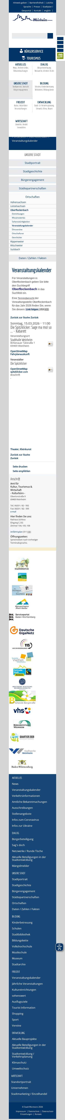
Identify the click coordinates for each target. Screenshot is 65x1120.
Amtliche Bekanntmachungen (29, 802)
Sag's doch (18, 845)
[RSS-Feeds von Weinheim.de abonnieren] (60, 50)
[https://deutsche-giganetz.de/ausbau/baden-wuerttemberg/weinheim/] (32, 630)
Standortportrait (21, 1082)
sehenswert (19, 995)
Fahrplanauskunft (20, 354)
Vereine (16, 1025)
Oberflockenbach (38, 136)
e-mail (13, 511)
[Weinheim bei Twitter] (60, 46)
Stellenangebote (21, 813)
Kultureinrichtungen (24, 989)
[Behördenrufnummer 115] (32, 644)
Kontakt (37, 10)
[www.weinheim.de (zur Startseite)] (32, 20)
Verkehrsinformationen (26, 796)
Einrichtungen (18, 213)
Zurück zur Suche (20, 317)
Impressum (21, 1111)
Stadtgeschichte (32, 171)
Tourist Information (23, 1007)
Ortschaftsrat (18, 233)
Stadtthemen (34, 44)
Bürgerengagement (32, 180)
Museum (17, 958)
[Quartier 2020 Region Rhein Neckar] (32, 737)
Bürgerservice (33, 51)
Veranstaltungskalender (22, 225)
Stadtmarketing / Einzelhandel (29, 1094)
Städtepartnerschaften (32, 188)
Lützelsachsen (17, 206)
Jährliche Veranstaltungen (27, 983)
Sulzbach (15, 249)
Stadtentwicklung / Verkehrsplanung (23, 1055)
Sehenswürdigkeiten (21, 221)
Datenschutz (33, 1111)
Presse (37, 6)
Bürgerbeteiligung (22, 839)
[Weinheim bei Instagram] (60, 42)
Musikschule (19, 952)
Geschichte (17, 237)
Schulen (16, 928)
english (47, 10)
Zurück (34, 317)
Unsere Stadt (21, 86)
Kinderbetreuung (22, 922)
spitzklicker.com (19, 371)
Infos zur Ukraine (22, 825)
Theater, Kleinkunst (20, 449)
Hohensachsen (18, 202)
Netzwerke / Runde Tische (27, 851)
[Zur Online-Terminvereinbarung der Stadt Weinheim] (60, 56)
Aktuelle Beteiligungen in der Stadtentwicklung (29, 858)
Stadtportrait (32, 163)
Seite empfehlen (21, 471)
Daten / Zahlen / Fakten (32, 258)
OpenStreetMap (18, 351)
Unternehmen (19, 1088)
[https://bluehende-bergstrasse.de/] (32, 697)
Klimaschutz (19, 1062)
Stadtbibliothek (21, 934)
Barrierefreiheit (37, 2)
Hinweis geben (20, 2)
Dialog (44, 67)
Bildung (44, 86)
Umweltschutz (20, 1068)
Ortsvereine (17, 229)
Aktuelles (20, 67)
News (15, 784)
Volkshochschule (22, 946)
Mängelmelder (20, 866)
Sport (15, 1019)
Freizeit (20, 105)
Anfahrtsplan (16, 531)
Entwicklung (44, 105)
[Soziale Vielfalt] (32, 657)
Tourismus (34, 58)
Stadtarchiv (19, 964)
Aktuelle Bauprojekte (24, 1039)
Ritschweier (16, 245)
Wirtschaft (21, 124)
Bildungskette (20, 940)
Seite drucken (20, 466)
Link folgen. (32, 309)
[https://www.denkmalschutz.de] (32, 684)
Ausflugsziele (19, 1001)
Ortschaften (20, 136)
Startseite (17, 132)
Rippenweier (17, 241)
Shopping (17, 1013)
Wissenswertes (18, 217)
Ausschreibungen (22, 808)
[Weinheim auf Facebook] (60, 38)
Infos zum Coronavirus (25, 819)
